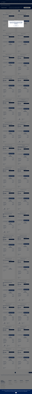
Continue (16, 25)
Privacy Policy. (25, 391)
